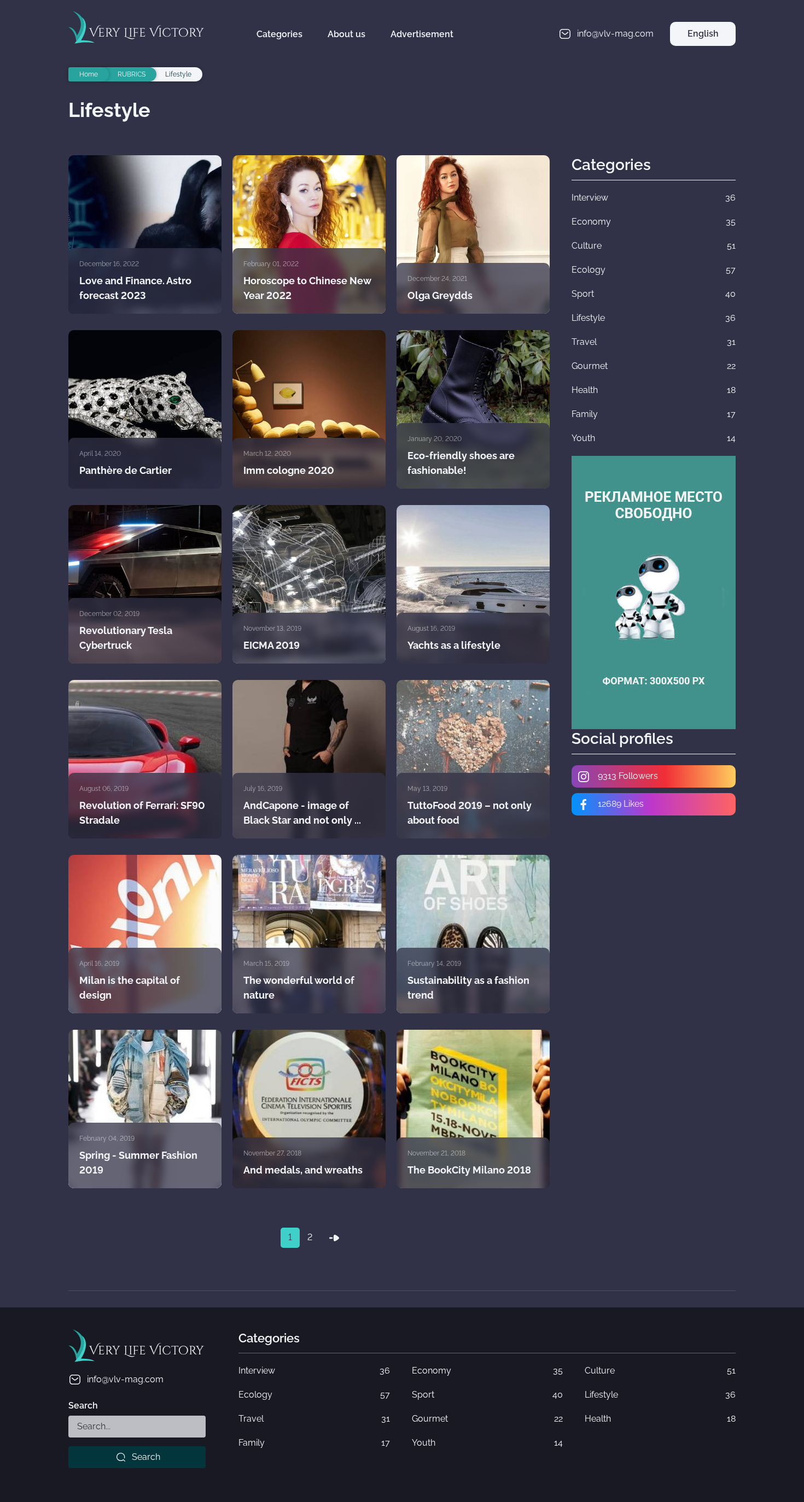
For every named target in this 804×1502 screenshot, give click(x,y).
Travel (313, 1418)
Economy (487, 1370)
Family (313, 1443)
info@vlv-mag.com (125, 1379)
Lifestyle (660, 1394)
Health (660, 1418)
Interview (313, 1370)
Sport (487, 1394)
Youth (487, 1443)
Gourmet (487, 1418)
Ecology (313, 1394)
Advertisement (422, 34)
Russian (702, 58)
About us (346, 34)
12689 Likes (620, 804)
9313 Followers (627, 776)
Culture (660, 1370)
